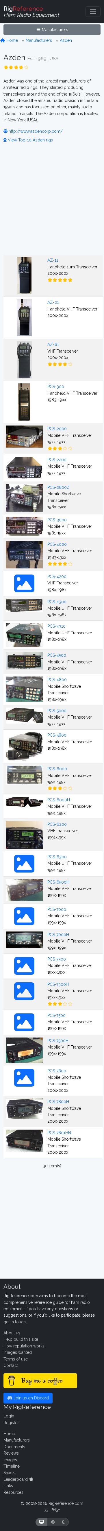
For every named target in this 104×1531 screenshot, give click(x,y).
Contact (10, 1365)
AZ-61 (53, 344)
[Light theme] (52, 1522)
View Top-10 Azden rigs (30, 140)
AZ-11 (52, 260)
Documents (14, 1446)
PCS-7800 (56, 1071)
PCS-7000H (58, 934)
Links (8, 1485)
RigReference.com (66, 1503)
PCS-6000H (58, 800)
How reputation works (23, 1346)
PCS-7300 (56, 959)
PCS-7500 (56, 1015)
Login (8, 1416)
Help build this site (20, 1339)
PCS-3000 (57, 520)
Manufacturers (54, 29)
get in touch (14, 1322)
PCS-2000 (57, 428)
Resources (13, 1492)
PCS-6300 (57, 857)
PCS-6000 (57, 769)
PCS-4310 (56, 626)
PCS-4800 (57, 679)
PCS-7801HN (59, 1132)
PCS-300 (55, 386)
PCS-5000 (56, 710)
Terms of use (15, 1359)
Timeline (11, 1466)
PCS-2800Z (58, 487)
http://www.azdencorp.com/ (35, 131)
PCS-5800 (56, 735)
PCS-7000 (56, 909)
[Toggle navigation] (93, 11)
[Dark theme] (63, 1522)
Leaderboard (16, 1479)
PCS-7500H (57, 1040)
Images (10, 1460)
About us (11, 1333)
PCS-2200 (56, 459)
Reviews (11, 1453)
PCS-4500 (56, 655)
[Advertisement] (52, 198)
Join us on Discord (30, 1398)
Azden (66, 40)
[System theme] (41, 1522)
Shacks (9, 1472)
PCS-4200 (56, 576)
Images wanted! (18, 1352)
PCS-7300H (58, 984)
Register (11, 1422)
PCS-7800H (58, 1101)
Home (11, 40)
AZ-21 (53, 302)
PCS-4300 (56, 602)
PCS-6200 (57, 824)
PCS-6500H (58, 882)
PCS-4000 (57, 544)
